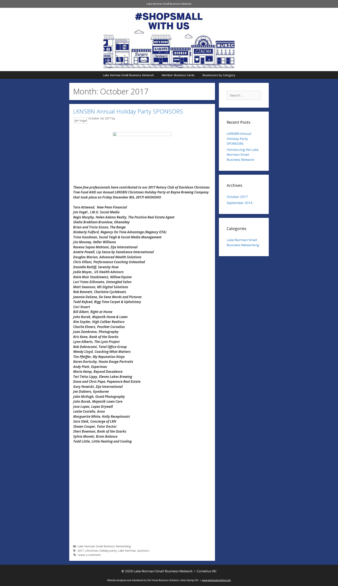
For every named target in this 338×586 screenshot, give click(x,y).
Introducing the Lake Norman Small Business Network (243, 154)
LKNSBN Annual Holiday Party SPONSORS (128, 111)
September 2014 (239, 202)
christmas (91, 550)
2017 (80, 550)
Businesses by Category (218, 75)
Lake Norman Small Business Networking (104, 546)
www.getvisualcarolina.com (216, 580)
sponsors (143, 550)
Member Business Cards (178, 75)
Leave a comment (89, 555)
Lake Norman (127, 550)
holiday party (108, 550)
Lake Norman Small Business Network (169, 3)
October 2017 (237, 196)
